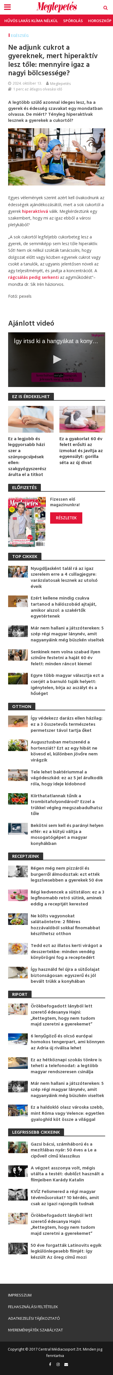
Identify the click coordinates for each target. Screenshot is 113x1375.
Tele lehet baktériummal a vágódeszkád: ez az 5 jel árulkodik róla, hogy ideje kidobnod (67, 778)
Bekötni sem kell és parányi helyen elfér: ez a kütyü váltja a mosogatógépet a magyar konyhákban (67, 835)
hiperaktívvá (35, 211)
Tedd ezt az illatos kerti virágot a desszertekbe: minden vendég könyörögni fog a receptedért (66, 952)
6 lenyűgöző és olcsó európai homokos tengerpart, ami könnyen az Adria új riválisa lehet (68, 1042)
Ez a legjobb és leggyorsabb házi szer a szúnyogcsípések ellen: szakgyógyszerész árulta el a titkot (27, 457)
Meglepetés (60, 83)
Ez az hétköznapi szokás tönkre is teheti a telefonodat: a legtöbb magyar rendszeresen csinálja (66, 1066)
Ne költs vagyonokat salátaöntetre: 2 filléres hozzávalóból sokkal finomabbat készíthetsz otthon (65, 925)
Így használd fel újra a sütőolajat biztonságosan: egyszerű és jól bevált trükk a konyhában (65, 976)
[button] (56, 359)
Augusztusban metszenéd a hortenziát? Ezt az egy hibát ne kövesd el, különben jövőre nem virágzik (64, 751)
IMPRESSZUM (20, 1295)
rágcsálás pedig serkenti (33, 277)
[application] (56, 359)
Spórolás (73, 20)
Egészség (20, 35)
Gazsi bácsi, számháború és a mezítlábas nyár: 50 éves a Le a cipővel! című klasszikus (63, 1151)
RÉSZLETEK (66, 517)
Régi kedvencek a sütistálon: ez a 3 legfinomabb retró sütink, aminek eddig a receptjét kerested (67, 898)
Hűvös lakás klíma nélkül (31, 20)
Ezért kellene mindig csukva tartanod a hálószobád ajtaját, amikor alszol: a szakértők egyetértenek (63, 607)
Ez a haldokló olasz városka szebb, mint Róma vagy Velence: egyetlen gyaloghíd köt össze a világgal (67, 1114)
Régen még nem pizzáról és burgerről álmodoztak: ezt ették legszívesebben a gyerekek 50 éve (67, 875)
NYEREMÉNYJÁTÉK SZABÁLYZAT (35, 1330)
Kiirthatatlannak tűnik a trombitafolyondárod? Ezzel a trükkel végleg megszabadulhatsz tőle (67, 805)
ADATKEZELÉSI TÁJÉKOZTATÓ (34, 1318)
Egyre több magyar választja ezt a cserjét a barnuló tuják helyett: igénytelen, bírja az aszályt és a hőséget (67, 685)
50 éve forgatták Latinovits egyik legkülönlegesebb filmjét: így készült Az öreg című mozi (66, 1252)
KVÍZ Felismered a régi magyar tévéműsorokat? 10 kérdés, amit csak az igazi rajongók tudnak (65, 1198)
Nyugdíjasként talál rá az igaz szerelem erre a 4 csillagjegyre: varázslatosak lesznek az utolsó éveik (64, 578)
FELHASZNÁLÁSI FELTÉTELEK (33, 1306)
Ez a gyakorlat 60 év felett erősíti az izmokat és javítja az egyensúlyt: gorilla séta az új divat (81, 451)
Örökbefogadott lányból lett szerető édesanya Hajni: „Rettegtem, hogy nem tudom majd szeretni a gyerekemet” (63, 1015)
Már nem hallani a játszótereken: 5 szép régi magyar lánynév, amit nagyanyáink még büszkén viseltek (67, 634)
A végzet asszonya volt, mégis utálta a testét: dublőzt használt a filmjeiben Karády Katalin (67, 1174)
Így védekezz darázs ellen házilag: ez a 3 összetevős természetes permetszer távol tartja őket (67, 725)
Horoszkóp (100, 20)
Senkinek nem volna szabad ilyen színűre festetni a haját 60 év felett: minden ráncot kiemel (65, 658)
